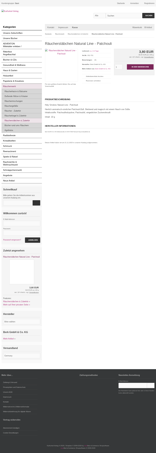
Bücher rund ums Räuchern (17, 125)
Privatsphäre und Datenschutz (14, 387)
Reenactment (9, 151)
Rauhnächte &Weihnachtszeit (10, 163)
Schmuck (7, 146)
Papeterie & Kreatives (13, 81)
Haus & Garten (10, 70)
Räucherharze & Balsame (16, 91)
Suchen (148, 15)
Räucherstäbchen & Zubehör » (16, 301)
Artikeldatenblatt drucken (94, 76)
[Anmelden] (150, 385)
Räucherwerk (9, 86)
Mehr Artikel (8, 339)
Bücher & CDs (10, 59)
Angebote (7, 175)
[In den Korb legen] (36, 202)
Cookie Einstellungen (10, 433)
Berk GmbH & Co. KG (102, 69)
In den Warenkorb (140, 67)
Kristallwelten (9, 140)
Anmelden (32, 240)
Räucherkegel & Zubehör (15, 116)
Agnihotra (9, 130)
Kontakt (50, 27)
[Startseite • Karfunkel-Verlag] (22, 11)
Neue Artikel (9, 180)
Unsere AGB (7, 392)
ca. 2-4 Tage (94, 51)
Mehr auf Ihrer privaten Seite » (16, 305)
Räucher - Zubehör (13, 111)
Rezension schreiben (93, 81)
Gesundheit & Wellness (14, 65)
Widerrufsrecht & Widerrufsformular (16, 407)
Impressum (63, 27)
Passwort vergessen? (12, 240)
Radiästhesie (9, 135)
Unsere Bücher (10, 38)
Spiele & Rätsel (10, 156)
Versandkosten (149, 57)
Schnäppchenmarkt (12, 170)
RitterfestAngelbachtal (9, 53)
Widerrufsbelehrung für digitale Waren (17, 411)
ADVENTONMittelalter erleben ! (12, 45)
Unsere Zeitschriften (13, 33)
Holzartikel (8, 75)
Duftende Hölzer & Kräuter (16, 96)
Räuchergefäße (11, 106)
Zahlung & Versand (10, 382)
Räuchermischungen (14, 101)
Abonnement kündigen (11, 428)
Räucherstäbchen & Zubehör (17, 120)
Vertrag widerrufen (11, 420)
